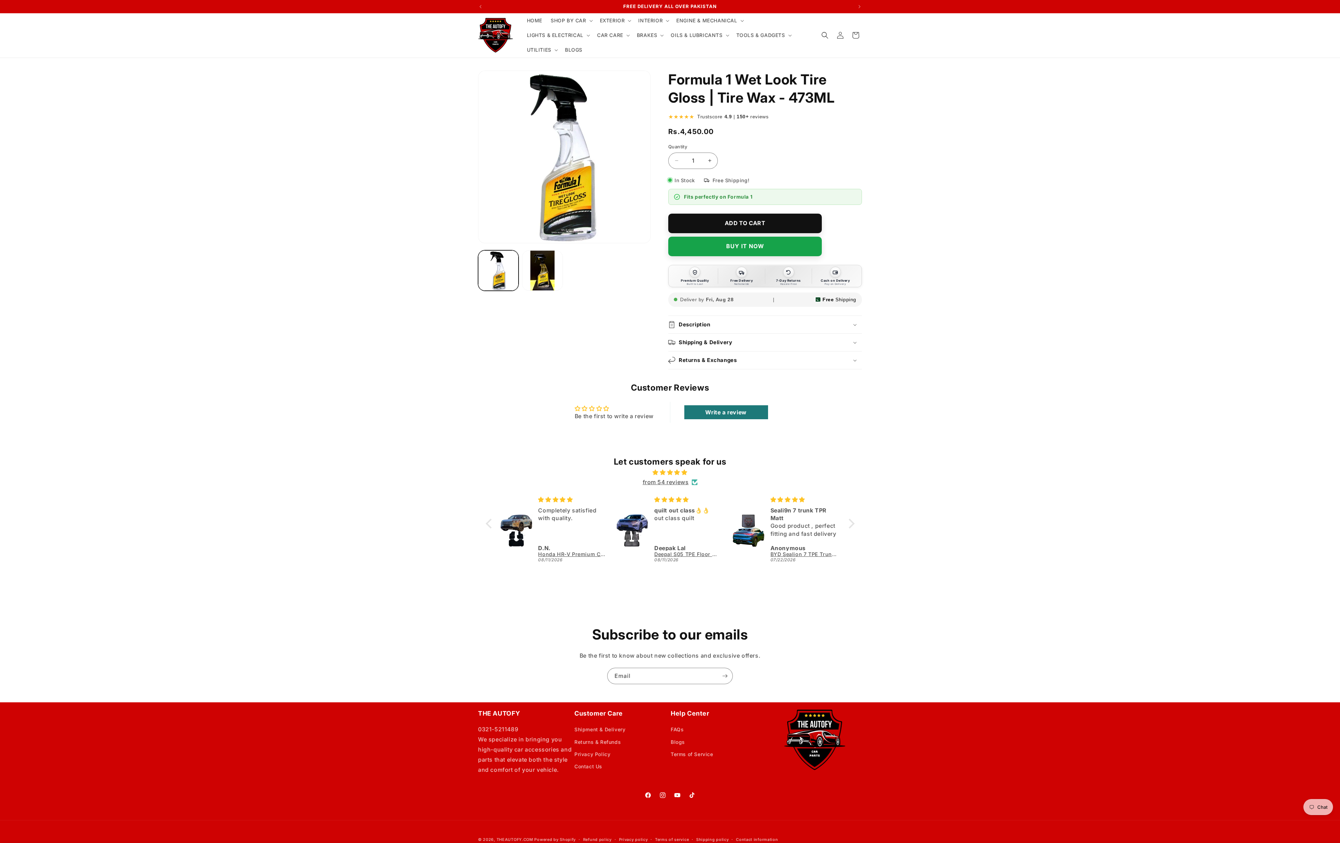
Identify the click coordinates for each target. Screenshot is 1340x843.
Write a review (725, 412)
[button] (571, 20)
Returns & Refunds (597, 742)
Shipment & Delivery (599, 729)
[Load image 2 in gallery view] (542, 270)
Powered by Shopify (555, 839)
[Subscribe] (724, 676)
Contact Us (588, 766)
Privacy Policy (592, 754)
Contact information (757, 839)
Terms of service (672, 839)
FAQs (677, 729)
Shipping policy (712, 839)
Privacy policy (633, 839)
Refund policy (597, 839)
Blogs (678, 742)
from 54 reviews (666, 482)
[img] (670, 472)
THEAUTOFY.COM (515, 839)
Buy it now (745, 246)
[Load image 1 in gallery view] (498, 270)
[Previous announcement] (480, 6)
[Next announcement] (859, 6)
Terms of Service (692, 754)
